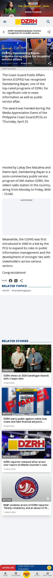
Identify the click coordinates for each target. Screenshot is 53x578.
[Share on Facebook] (10, 280)
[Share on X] (16, 280)
